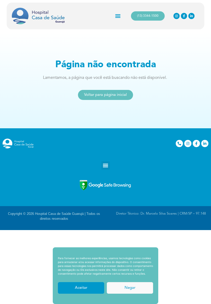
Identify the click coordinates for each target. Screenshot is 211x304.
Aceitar (81, 288)
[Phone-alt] (179, 143)
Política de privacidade (105, 298)
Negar (130, 288)
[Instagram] (176, 16)
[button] (118, 16)
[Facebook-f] (184, 16)
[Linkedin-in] (191, 16)
